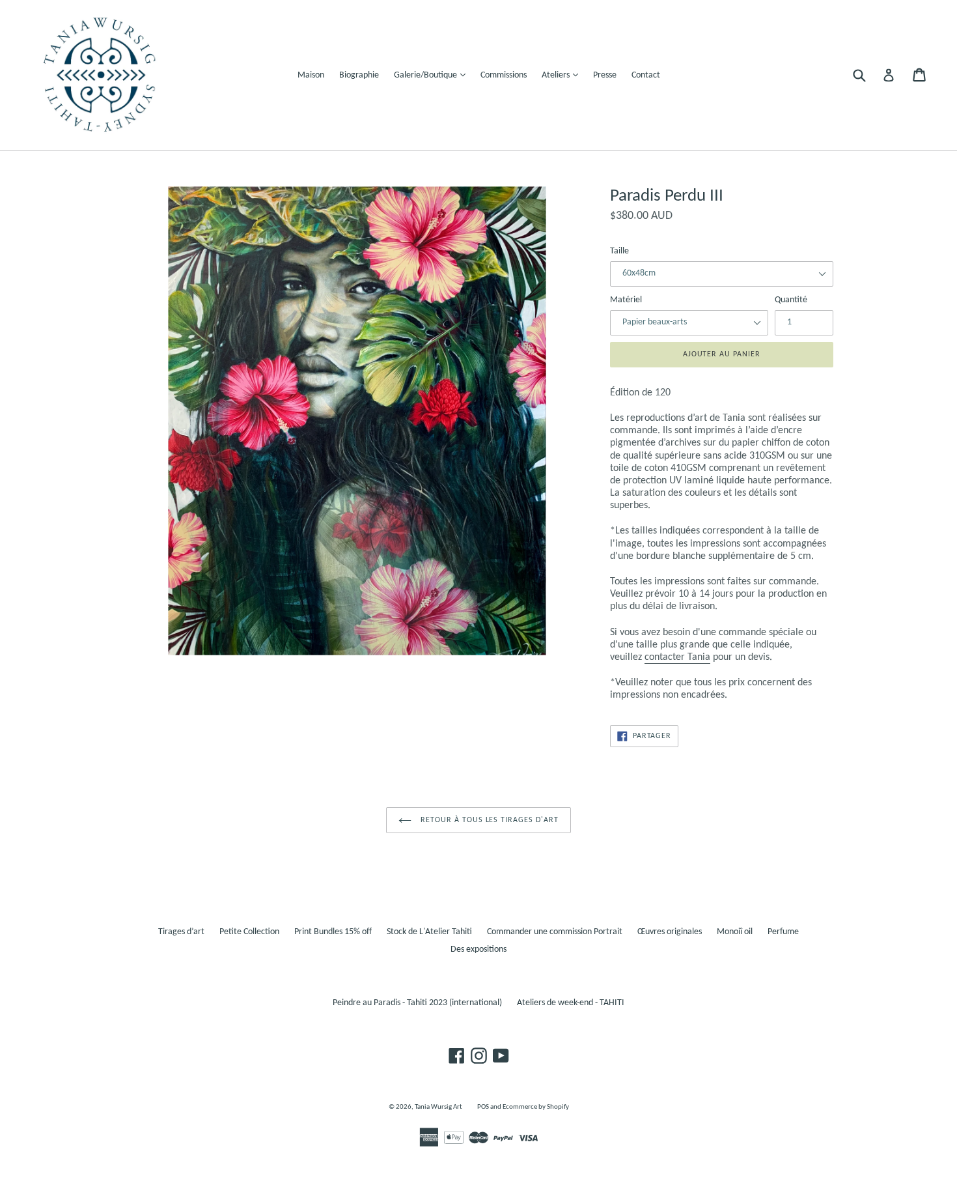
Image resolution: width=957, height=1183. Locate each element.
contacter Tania (677, 657)
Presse (605, 75)
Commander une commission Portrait (554, 932)
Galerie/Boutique (433, 75)
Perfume (783, 932)
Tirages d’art (181, 932)
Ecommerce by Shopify (536, 1107)
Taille (619, 251)
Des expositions (478, 949)
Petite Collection (249, 932)
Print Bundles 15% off (333, 932)
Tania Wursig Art (438, 1107)
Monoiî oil (735, 932)
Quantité (791, 300)
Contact (645, 75)
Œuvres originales (669, 932)
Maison (311, 75)
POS (483, 1107)
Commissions (503, 75)
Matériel (626, 300)
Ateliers (563, 75)
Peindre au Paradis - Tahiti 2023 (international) (417, 1003)
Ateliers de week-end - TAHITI (570, 1003)
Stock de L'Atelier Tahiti (429, 932)
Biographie (359, 75)
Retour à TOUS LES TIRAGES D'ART (488, 820)
